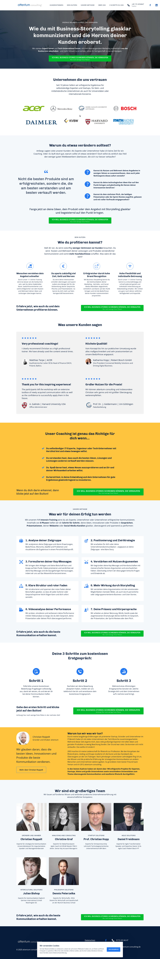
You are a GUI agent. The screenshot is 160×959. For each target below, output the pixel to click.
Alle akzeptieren (114, 949)
